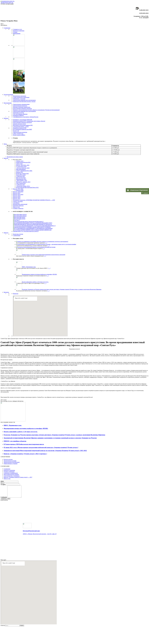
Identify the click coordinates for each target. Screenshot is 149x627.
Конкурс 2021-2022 (18, 189)
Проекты (6, 118)
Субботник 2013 (20, 184)
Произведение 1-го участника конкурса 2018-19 (25, 231)
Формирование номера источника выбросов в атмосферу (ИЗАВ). (26, 428)
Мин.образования (21, 169)
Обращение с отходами (19, 98)
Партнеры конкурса (18, 205)
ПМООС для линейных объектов (15, 441)
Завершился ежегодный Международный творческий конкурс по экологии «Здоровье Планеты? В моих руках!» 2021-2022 (45, 450)
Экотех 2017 (19, 163)
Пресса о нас (16, 207)
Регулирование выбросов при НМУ (22, 129)
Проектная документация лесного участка (24, 101)
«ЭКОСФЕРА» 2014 (21, 180)
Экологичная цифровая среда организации (24, 100)
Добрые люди (19, 161)
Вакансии (15, 293)
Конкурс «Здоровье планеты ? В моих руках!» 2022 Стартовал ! (25, 454)
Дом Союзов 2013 (21, 183)
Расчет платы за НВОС (19, 135)
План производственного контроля (22, 108)
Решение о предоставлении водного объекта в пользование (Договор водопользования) (36, 110)
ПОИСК (3, 625)
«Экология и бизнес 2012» (23, 186)
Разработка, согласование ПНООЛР (22, 119)
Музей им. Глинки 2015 (22, 173)
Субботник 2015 (20, 176)
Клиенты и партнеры (18, 30)
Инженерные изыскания (19, 96)
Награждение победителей (20, 204)
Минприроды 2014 (21, 179)
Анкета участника (18, 201)
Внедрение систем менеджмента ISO (23, 125)
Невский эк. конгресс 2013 (23, 182)
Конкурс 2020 (19, 190)
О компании (7, 28)
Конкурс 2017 (16, 193)
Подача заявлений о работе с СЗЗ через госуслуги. (20, 431)
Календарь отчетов (18, 234)
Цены (5, 144)
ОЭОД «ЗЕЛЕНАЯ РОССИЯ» (24, 170)
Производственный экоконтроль (21, 107)
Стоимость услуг (17, 29)
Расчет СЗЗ (16, 130)
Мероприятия (16, 33)
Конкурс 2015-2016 (18, 194)
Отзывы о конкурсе (18, 208)
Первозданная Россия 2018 (23, 162)
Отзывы (15, 32)
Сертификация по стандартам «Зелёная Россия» (25, 117)
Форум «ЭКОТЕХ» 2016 (22, 165)
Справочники (16, 235)
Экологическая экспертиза (20, 132)
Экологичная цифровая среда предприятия (24, 111)
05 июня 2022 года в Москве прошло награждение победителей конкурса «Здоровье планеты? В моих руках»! (41, 447)
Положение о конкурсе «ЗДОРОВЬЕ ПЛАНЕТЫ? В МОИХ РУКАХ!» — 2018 (34, 200)
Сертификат (16, 202)
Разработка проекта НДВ (19, 128)
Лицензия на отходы (18, 112)
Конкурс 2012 (16, 198)
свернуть (145, 193)
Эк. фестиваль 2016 (21, 166)
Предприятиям (8, 103)
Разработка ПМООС (18, 115)
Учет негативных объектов (20, 114)
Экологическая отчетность (20, 105)
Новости (6, 232)
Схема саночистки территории (21, 97)
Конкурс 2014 (16, 195)
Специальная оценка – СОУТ (21, 126)
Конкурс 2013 (16, 197)
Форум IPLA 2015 (21, 175)
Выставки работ (17, 159)
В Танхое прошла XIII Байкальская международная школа (24, 444)
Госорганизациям (8, 94)
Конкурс (6, 158)
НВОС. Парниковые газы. (13, 425)
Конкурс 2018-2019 (18, 191)
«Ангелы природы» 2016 (22, 168)
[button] (4, 25)
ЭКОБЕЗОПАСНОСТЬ (7, 2)
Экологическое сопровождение (21, 104)
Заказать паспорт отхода (19, 123)
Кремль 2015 (19, 172)
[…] (46, 243)
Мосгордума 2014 (21, 177)
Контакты (6, 292)
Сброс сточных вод (18, 133)
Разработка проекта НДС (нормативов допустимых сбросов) (29, 121)
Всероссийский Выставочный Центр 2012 (27, 187)
